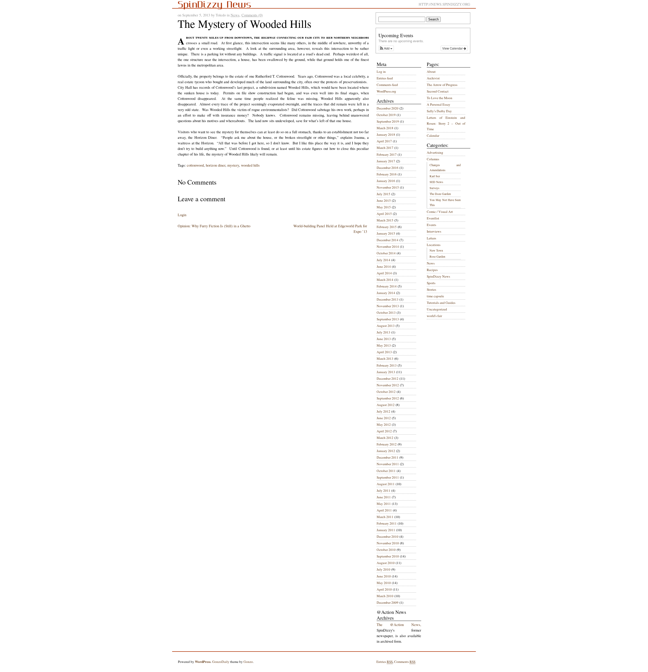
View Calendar (452, 48)
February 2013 (387, 365)
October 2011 (386, 470)
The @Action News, (399, 624)
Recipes (432, 269)
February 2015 (387, 227)
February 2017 (387, 154)
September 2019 (388, 121)
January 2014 (386, 292)
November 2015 (388, 187)
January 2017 (386, 161)
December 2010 (387, 536)
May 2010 (384, 582)
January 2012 (386, 451)
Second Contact (438, 91)
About (431, 71)
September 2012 (388, 398)
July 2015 (383, 194)
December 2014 (387, 240)
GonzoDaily (220, 661)
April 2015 (384, 213)
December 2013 (387, 299)
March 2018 (385, 128)
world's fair (434, 315)
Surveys (434, 188)
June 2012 (384, 418)
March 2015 (385, 220)
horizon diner (215, 165)
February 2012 (387, 444)
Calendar (433, 135)
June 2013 (384, 339)
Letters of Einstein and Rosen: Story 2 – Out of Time (446, 123)
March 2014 (385, 279)
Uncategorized (437, 309)
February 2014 (387, 286)
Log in (381, 71)
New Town (436, 250)
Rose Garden (437, 256)
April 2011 (384, 510)
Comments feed (387, 84)
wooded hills (250, 165)
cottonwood (195, 165)
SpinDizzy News (438, 276)
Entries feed (385, 78)
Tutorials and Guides (441, 302)
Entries (384, 661)
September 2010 (388, 556)
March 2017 (385, 147)
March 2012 (385, 437)
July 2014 (383, 260)
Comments (404, 661)
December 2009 (387, 602)
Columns (433, 159)
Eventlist (433, 218)
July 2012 (383, 411)
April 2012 (384, 431)
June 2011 (384, 497)
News (235, 15)
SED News (436, 182)
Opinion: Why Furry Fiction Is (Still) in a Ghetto (214, 225)
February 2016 (387, 174)
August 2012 (386, 404)
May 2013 (384, 345)
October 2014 (386, 253)
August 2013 (386, 325)
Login (182, 214)
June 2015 (384, 200)
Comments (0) (252, 15)
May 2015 (384, 207)
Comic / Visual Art (440, 211)
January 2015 (386, 233)
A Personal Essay (438, 104)
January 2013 (386, 372)
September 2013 (388, 319)
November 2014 (388, 246)
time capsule (435, 296)
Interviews (434, 231)
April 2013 (384, 352)
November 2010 (388, 543)
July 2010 (383, 569)
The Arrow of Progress (442, 84)
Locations (433, 244)
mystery (233, 165)
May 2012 (384, 424)
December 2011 (387, 457)
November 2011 (388, 464)
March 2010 (385, 596)
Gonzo (248, 661)
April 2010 (384, 589)
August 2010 (386, 563)
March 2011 (385, 516)
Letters (431, 238)
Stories (431, 289)
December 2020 (387, 108)
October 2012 (386, 391)
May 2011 (384, 503)
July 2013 (383, 332)
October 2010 (386, 549)
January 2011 (386, 530)
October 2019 (386, 115)
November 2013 (388, 306)
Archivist (433, 78)
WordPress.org (386, 91)
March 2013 (385, 358)
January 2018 (386, 134)
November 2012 (388, 385)
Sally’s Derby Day (439, 111)
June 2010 (384, 576)
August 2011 (386, 484)
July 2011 (383, 490)
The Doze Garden (440, 194)
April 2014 (384, 273)
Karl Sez (435, 176)
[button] (386, 48)
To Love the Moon (439, 98)
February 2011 (387, 523)
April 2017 (384, 141)
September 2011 (388, 477)
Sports (431, 283)
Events (431, 224)
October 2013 (386, 312)
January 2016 (386, 180)
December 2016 (387, 167)
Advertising (435, 152)
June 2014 (384, 266)
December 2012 (387, 378)
